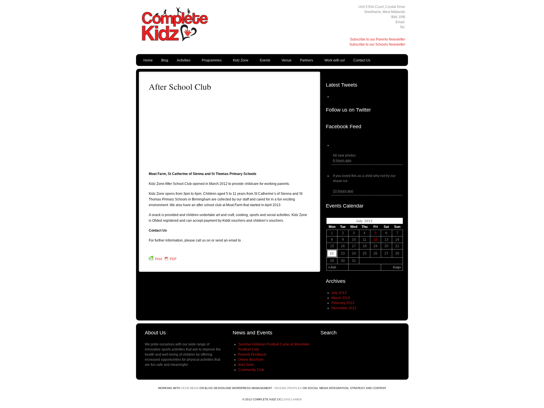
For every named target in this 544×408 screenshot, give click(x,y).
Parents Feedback (252, 354)
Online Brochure (251, 360)
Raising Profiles (288, 388)
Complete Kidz (187, 35)
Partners (304, 61)
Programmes (209, 61)
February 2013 (343, 303)
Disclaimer (293, 399)
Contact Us (361, 60)
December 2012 (344, 308)
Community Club (251, 370)
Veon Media (190, 388)
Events (263, 61)
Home (148, 60)
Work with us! (334, 60)
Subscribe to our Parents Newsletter (377, 39)
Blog (164, 60)
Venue (287, 60)
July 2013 (339, 293)
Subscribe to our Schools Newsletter (377, 44)
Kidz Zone (238, 61)
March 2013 (341, 298)
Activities (181, 61)
